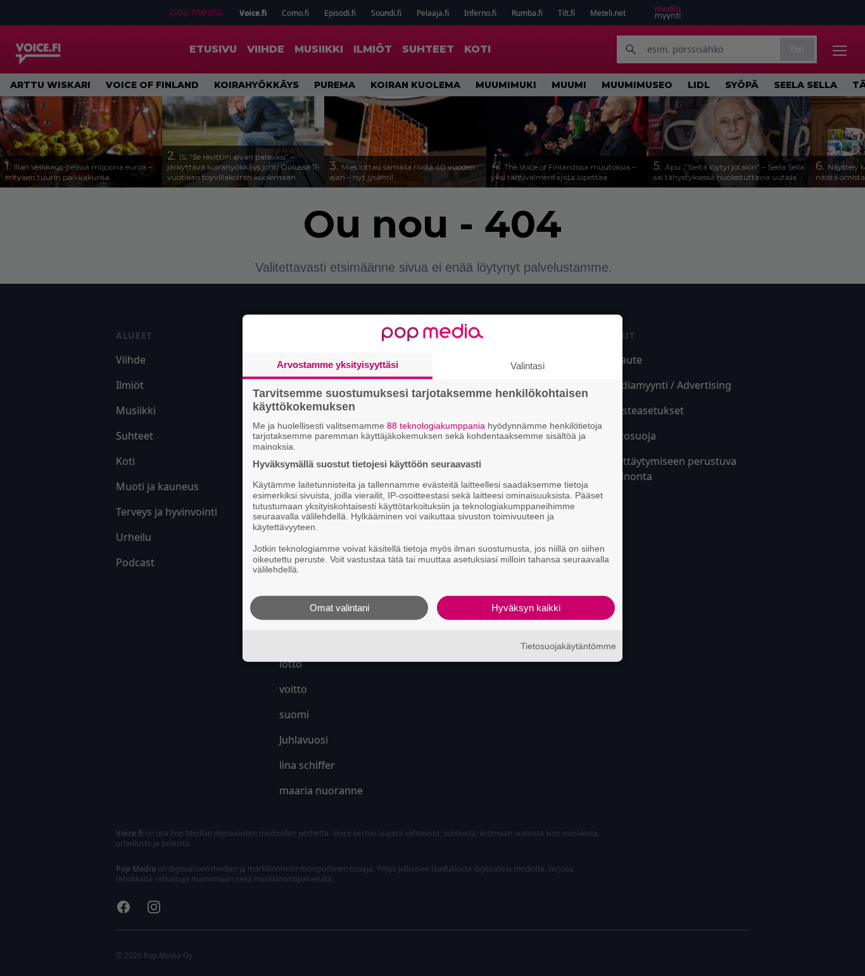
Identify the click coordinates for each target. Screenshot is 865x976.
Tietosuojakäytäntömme (568, 645)
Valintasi (527, 365)
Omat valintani (339, 607)
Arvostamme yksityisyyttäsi (337, 363)
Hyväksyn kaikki (525, 607)
